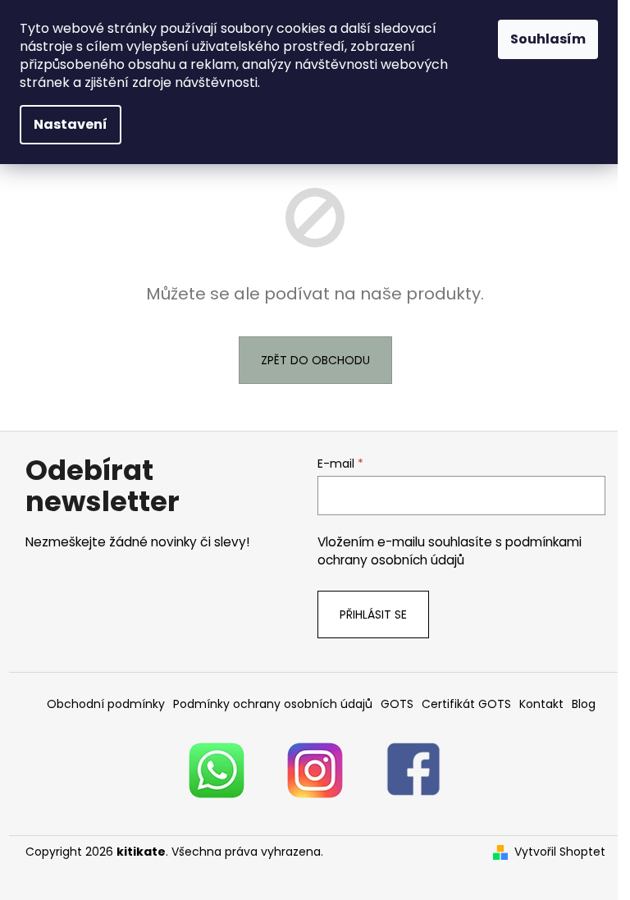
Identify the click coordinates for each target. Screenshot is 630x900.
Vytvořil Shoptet (559, 852)
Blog (584, 704)
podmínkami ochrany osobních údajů (449, 551)
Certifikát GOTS (466, 704)
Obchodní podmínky (106, 704)
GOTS (397, 704)
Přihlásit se (373, 614)
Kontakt (541, 704)
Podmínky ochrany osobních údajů (272, 704)
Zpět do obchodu (315, 360)
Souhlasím (548, 39)
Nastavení (70, 124)
